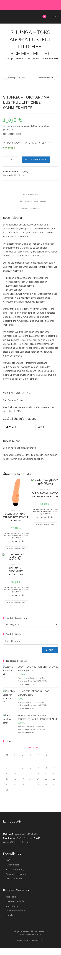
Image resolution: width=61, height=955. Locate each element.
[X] (16, 4)
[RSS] (45, 4)
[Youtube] (24, 828)
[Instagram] (31, 4)
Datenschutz (38, 940)
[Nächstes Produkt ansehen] (56, 78)
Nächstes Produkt (45, 78)
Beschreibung (30, 194)
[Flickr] (38, 4)
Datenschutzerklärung (16, 874)
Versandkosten (15, 134)
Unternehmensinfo (15, 901)
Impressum (22, 940)
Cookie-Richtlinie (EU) (30, 935)
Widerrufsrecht (13, 865)
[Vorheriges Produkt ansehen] (5, 78)
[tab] (30, 194)
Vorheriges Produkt (16, 78)
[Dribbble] (27, 4)
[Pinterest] (24, 4)
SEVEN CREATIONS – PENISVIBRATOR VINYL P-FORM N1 (16, 517)
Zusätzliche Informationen (30, 201)
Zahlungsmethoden (15, 911)
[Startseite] (4, 58)
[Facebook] (20, 4)
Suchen (50, 650)
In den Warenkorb (36, 160)
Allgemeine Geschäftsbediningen (29, 931)
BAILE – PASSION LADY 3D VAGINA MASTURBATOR (45, 495)
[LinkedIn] (34, 4)
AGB (8, 860)
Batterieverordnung (15, 869)
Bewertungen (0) (30, 208)
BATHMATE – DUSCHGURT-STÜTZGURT (15, 571)
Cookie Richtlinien (14, 878)
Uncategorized (21, 175)
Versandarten (12, 906)
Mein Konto (11, 897)
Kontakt (9, 915)
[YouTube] (42, 4)
